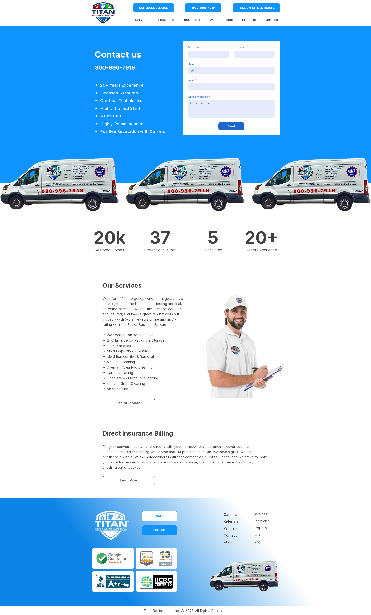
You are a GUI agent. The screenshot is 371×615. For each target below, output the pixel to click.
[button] (166, 20)
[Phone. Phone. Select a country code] (194, 70)
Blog (257, 542)
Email (192, 80)
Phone (192, 64)
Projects (260, 528)
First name (195, 47)
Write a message (199, 96)
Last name (241, 47)
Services (260, 514)
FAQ (257, 535)
